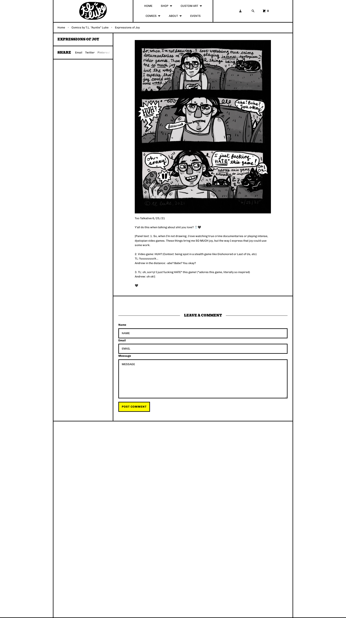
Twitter (90, 52)
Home (61, 27)
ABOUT (173, 16)
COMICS (151, 16)
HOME (148, 6)
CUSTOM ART (189, 6)
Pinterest (104, 52)
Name (122, 325)
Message (124, 356)
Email (78, 52)
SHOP (164, 6)
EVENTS (195, 16)
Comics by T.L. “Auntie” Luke (90, 27)
